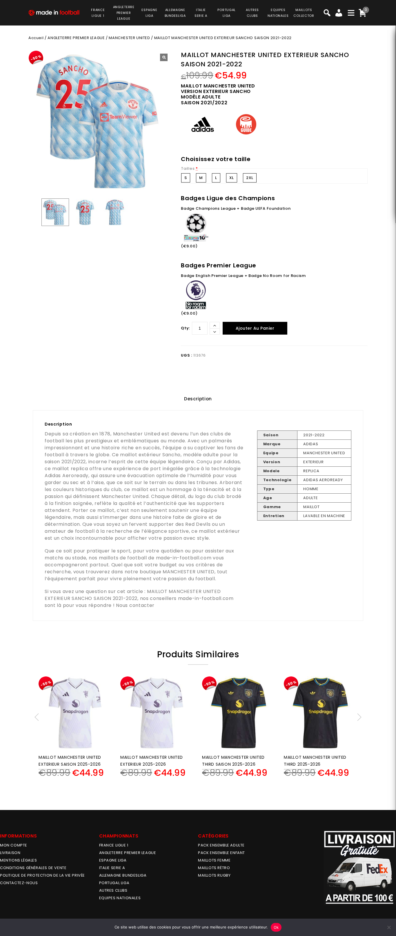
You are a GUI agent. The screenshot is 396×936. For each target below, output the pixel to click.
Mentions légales (18, 860)
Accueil (35, 38)
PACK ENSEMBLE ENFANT (221, 852)
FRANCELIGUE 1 (98, 13)
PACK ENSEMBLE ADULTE (221, 845)
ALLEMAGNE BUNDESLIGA (123, 875)
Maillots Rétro (214, 868)
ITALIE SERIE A (112, 868)
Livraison (10, 852)
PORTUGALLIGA (226, 13)
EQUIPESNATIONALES (278, 13)
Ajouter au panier (255, 328)
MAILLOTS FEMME (214, 860)
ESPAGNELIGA (149, 13)
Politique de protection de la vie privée (42, 875)
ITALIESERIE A (201, 13)
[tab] (198, 399)
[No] (389, 927)
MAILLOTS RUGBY (214, 875)
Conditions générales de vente (33, 868)
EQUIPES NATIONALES (120, 898)
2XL (249, 177)
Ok (276, 927)
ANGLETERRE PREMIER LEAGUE (124, 13)
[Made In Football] (53, 12)
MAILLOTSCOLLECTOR (303, 13)
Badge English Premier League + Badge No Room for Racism (243, 275)
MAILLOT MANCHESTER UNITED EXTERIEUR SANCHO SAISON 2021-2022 (133, 595)
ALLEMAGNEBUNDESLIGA (175, 13)
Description (198, 399)
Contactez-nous (19, 883)
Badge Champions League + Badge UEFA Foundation (235, 208)
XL (231, 177)
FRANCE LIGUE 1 (113, 845)
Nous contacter (135, 605)
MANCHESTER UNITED (129, 38)
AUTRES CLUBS (113, 890)
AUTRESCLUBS (252, 13)
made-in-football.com (184, 557)
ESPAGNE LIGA (113, 860)
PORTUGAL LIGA (114, 883)
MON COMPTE (13, 845)
